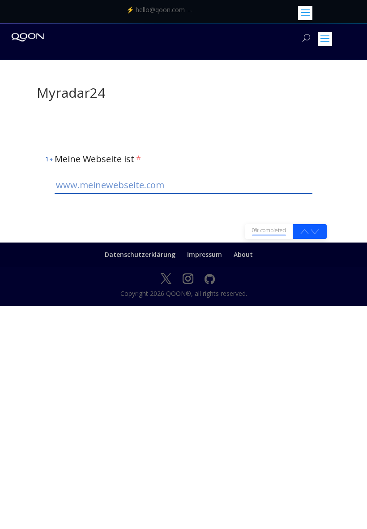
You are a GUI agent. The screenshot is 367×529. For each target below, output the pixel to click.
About (243, 254)
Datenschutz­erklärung (140, 254)
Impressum (204, 254)
